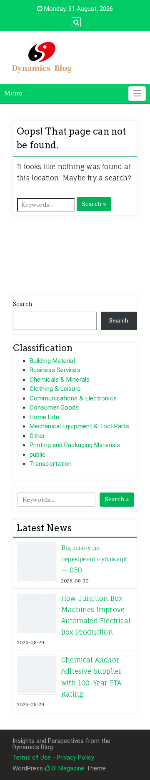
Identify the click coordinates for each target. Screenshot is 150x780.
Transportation (51, 464)
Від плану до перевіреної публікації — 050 (94, 558)
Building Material (52, 361)
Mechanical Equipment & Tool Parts (79, 426)
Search (22, 304)
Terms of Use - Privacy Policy (53, 757)
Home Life (44, 417)
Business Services (55, 370)
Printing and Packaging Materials (75, 445)
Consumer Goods (54, 407)
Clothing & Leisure (55, 388)
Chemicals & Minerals (60, 379)
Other (37, 436)
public (38, 454)
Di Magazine (67, 768)
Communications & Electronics (73, 398)
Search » (94, 204)
